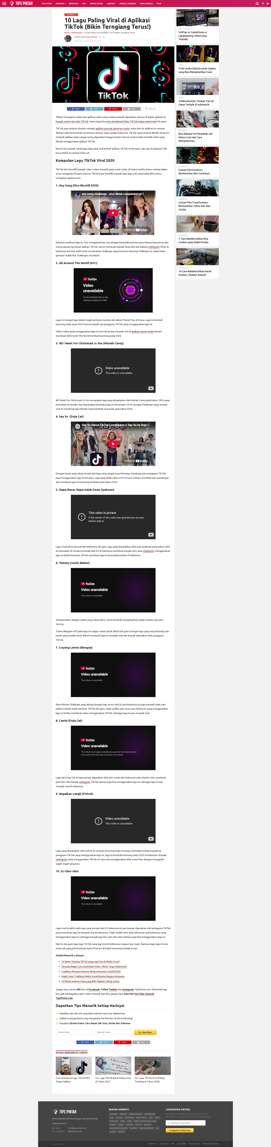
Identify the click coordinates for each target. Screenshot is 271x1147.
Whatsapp (114, 1121)
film (111, 1117)
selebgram (154, 246)
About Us (164, 1144)
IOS (157, 1128)
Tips (150, 1117)
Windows (73, 4)
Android (60, 4)
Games (120, 1124)
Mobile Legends (127, 4)
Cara (129, 1121)
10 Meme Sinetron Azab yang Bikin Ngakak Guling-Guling (90, 981)
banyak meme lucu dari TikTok (72, 121)
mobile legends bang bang (145, 1121)
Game (123, 1121)
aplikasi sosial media (143, 331)
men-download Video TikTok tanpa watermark (131, 121)
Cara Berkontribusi (210, 1144)
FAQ (172, 1144)
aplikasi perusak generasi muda (112, 128)
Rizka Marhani (91, 37)
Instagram (129, 1117)
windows (147, 1124)
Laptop (138, 1124)
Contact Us (153, 1144)
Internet (133, 1128)
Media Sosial (96, 4)
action (112, 1131)
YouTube (129, 1124)
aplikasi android (146, 1128)
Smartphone (150, 1114)
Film (159, 4)
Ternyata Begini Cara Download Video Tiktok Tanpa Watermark (94, 966)
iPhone (112, 1124)
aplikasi (119, 1117)
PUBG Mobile (146, 4)
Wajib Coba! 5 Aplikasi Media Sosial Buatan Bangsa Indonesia (92, 976)
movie (157, 1117)
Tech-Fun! (46, 4)
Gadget (111, 4)
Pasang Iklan (194, 1144)
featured (113, 1114)
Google (121, 1131)
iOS (84, 4)
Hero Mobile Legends (118, 1128)
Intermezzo (76, 33)
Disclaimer (181, 1144)
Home (67, 33)
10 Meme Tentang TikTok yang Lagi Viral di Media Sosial (90, 961)
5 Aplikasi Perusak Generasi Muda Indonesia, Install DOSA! (91, 971)
